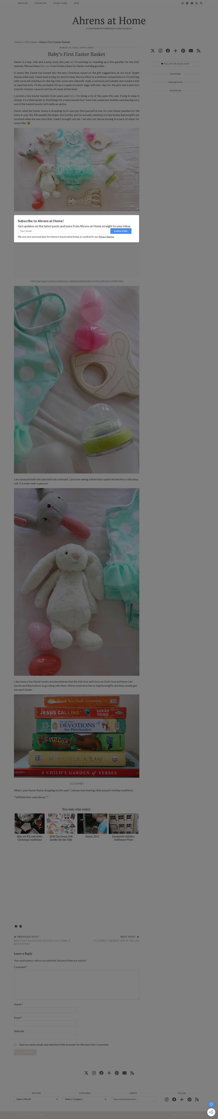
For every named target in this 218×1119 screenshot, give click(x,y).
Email (18, 1017)
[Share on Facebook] (16, 926)
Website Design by (188, 1115)
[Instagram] (183, 3)
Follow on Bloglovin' (176, 64)
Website (19, 1031)
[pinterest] (183, 50)
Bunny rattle (68, 281)
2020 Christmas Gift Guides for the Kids (61, 838)
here (72, 95)
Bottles (119, 281)
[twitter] (153, 50)
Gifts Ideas (30, 42)
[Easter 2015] (92, 823)
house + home (60, 3)
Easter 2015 (92, 836)
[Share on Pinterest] (21, 926)
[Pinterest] (187, 3)
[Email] (191, 50)
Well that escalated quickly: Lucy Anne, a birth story (42, 940)
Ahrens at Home (109, 20)
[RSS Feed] (197, 3)
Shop (76, 3)
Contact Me (40, 3)
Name (18, 1004)
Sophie (80, 281)
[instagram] (160, 50)
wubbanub (53, 281)
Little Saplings (38, 281)
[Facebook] (192, 3)
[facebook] (168, 50)
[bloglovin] (175, 50)
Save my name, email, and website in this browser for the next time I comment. (64, 1044)
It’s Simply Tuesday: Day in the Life (116, 938)
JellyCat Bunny (93, 281)
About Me (23, 3)
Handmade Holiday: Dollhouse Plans (123, 838)
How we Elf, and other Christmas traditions (29, 838)
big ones (45, 65)
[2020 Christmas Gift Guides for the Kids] (61, 823)
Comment (20, 967)
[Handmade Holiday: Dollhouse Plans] (124, 823)
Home (18, 42)
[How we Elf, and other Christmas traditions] (30, 823)
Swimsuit (108, 281)
